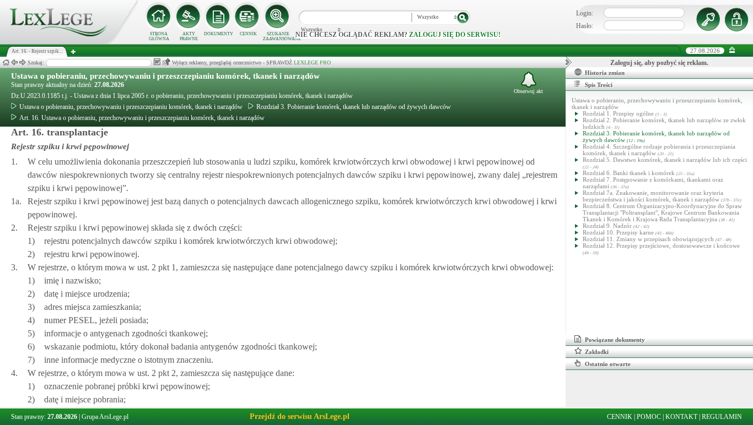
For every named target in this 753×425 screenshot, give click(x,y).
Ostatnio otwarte (608, 364)
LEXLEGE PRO (312, 62)
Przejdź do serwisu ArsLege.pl (299, 416)
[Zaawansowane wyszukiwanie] (278, 16)
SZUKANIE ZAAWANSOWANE (278, 36)
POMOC (649, 417)
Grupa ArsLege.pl (105, 417)
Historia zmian (605, 72)
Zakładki (597, 351)
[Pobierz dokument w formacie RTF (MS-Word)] (156, 62)
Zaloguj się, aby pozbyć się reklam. (659, 63)
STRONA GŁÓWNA (159, 36)
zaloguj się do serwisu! (455, 35)
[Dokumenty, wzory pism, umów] (218, 16)
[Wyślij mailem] (166, 62)
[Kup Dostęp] (248, 16)
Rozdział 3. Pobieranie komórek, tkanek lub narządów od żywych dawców (353, 107)
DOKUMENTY (218, 33)
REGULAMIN (722, 417)
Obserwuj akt (528, 91)
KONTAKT (681, 417)
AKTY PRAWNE (189, 36)
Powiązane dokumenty (615, 339)
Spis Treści (598, 84)
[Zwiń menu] (732, 50)
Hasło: (584, 26)
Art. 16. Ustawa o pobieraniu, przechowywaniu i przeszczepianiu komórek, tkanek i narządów (142, 118)
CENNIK (248, 33)
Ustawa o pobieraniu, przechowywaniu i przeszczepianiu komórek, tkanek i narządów (165, 76)
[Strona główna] (69, 42)
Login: (584, 13)
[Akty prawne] (188, 16)
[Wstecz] (14, 62)
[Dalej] (22, 62)
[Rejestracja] (738, 19)
